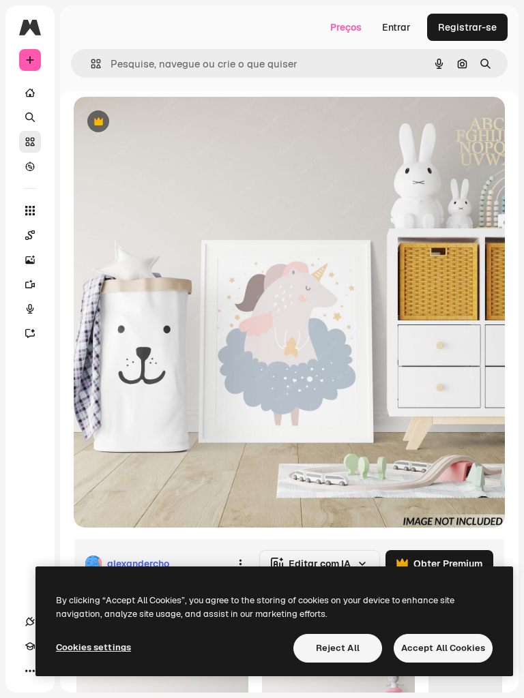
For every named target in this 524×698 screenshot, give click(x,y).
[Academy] (30, 646)
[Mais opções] (240, 563)
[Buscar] (30, 117)
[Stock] (30, 142)
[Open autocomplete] (90, 64)
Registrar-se (467, 27)
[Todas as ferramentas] (30, 211)
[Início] (30, 93)
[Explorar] (30, 166)
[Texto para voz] (30, 309)
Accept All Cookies (443, 648)
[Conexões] (30, 622)
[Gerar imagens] (30, 260)
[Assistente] (30, 333)
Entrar (396, 27)
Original (161, 122)
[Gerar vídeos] (30, 284)
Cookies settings (93, 647)
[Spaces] (30, 235)
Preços (346, 27)
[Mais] (30, 671)
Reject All (338, 648)
